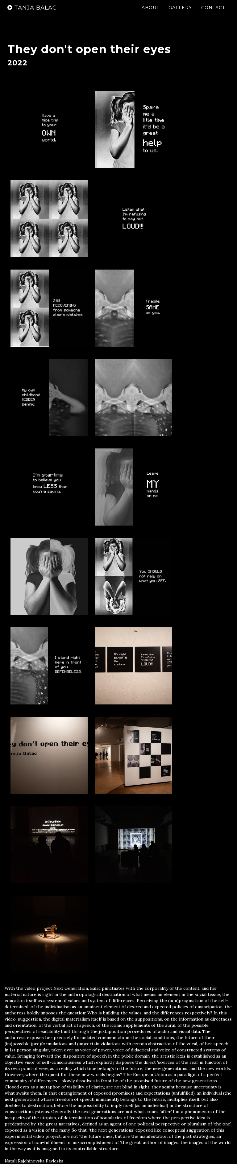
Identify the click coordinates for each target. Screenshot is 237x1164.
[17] (49, 844)
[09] (49, 487)
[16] (133, 755)
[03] (49, 218)
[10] (133, 487)
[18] (133, 844)
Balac (35, 7)
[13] (49, 666)
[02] (133, 129)
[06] (133, 308)
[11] (49, 576)
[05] (49, 308)
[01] (49, 129)
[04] (133, 218)
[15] (49, 755)
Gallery (180, 7)
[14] (133, 666)
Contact (213, 7)
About (150, 7)
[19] (49, 934)
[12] (133, 576)
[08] (133, 397)
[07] (49, 397)
